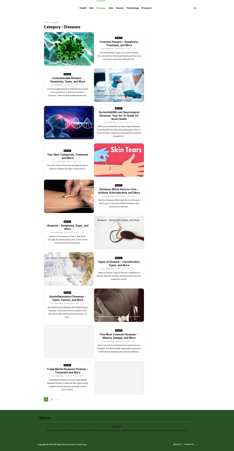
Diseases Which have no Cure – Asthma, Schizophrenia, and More (119, 191)
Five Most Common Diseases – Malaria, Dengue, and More (119, 336)
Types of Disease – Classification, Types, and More (119, 263)
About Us (177, 444)
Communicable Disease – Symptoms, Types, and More (67, 79)
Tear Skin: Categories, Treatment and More (67, 156)
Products (147, 8)
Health (83, 8)
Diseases (101, 8)
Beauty (120, 8)
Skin (111, 8)
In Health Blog (108, 49)
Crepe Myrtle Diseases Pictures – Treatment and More (67, 370)
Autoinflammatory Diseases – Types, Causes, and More (67, 298)
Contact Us (189, 444)
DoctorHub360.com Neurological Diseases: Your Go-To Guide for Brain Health (119, 116)
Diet (91, 8)
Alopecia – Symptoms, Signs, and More (67, 227)
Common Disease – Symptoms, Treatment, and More (119, 43)
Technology (132, 8)
